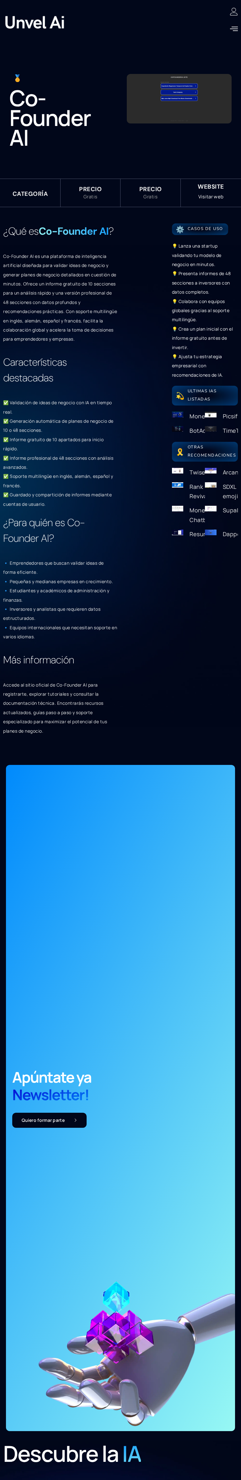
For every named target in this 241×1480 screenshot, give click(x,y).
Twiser (198, 472)
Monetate (203, 416)
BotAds (199, 430)
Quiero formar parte (43, 1120)
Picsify (232, 416)
